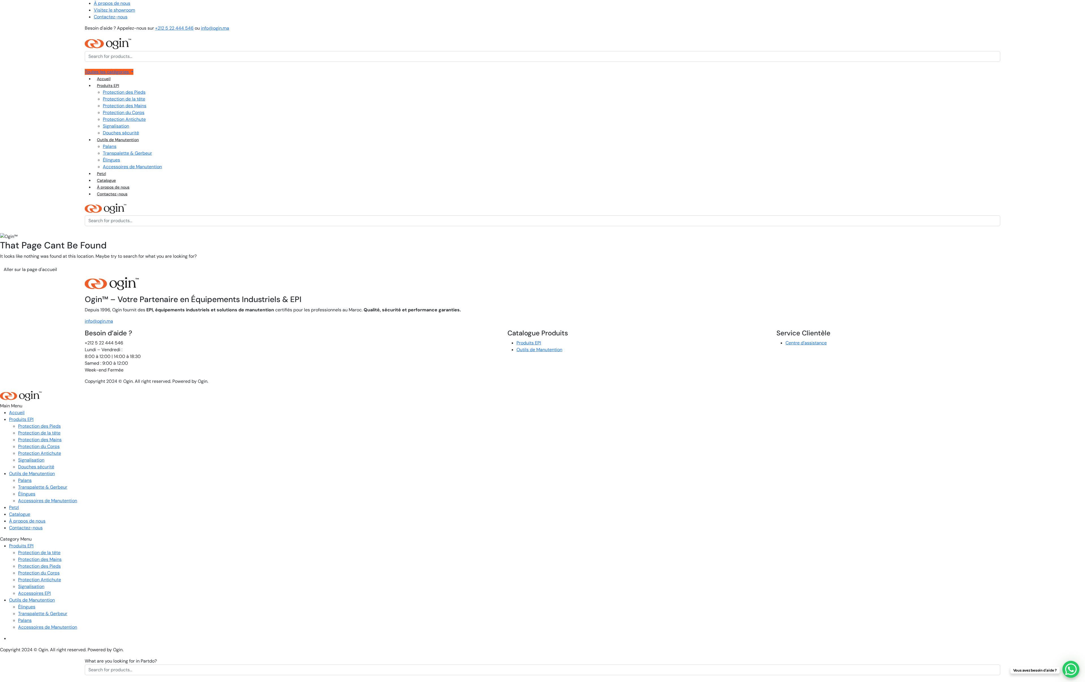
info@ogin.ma (215, 28)
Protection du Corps (123, 112)
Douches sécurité (121, 133)
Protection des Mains (124, 106)
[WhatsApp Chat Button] (1070, 669)
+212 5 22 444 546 (174, 28)
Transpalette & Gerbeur (127, 153)
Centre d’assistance (806, 343)
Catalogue (106, 180)
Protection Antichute (124, 119)
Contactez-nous (110, 17)
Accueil (103, 78)
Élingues (111, 160)
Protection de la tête (124, 99)
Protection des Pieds (124, 92)
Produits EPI (108, 85)
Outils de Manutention (118, 139)
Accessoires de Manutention (132, 167)
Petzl (101, 173)
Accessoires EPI (34, 593)
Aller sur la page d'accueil (30, 269)
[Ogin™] (108, 43)
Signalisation (116, 126)
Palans (109, 146)
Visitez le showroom (114, 10)
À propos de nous (112, 3)
